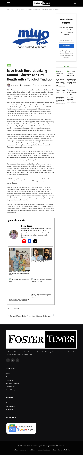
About (8, 374)
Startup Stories (10, 406)
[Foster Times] (41, 3)
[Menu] (8, 3)
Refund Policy (10, 390)
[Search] (75, 3)
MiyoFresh (16, 308)
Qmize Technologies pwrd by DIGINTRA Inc (51, 446)
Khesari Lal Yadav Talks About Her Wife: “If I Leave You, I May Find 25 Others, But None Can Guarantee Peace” (19, 273)
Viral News (9, 409)
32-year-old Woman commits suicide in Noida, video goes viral (71, 99)
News (12, 9)
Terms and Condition (12, 383)
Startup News (10, 403)
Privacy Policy (68, 55)
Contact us (9, 377)
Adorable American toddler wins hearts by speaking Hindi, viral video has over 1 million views (61, 82)
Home (7, 9)
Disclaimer (9, 380)
